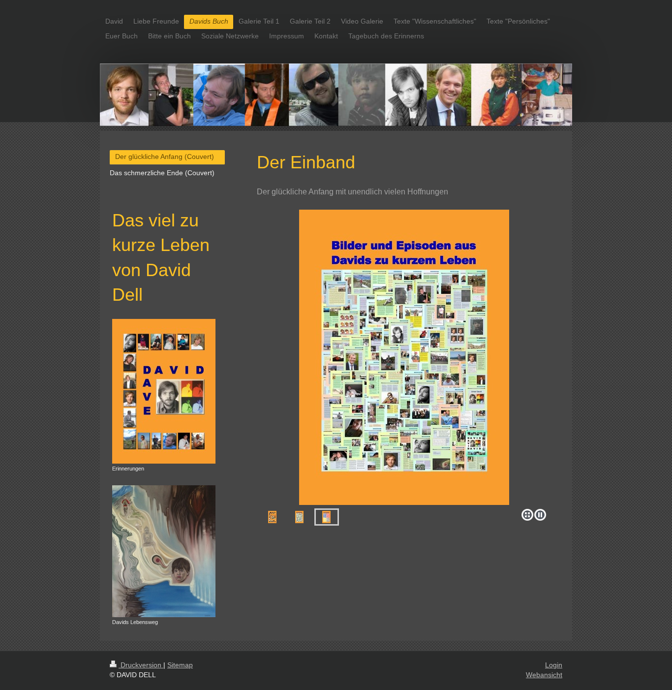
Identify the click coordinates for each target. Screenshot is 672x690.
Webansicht (544, 675)
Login (553, 665)
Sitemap (180, 665)
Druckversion (141, 665)
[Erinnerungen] (163, 391)
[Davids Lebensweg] (163, 551)
